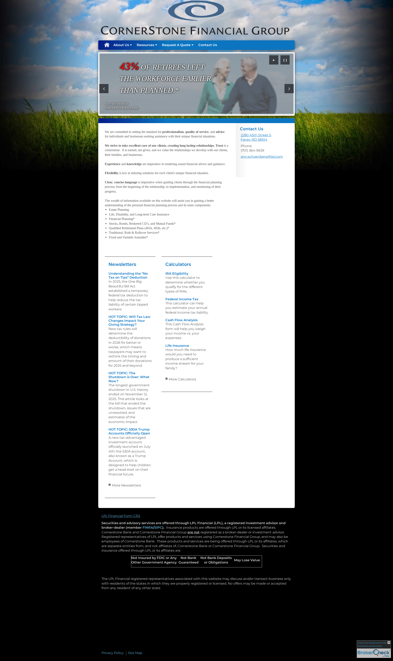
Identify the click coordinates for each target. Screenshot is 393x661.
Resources (145, 45)
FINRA (147, 527)
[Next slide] (289, 88)
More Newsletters (126, 485)
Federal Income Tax (181, 299)
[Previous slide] (103, 88)
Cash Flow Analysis (181, 320)
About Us (121, 45)
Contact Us (207, 45)
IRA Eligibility (176, 274)
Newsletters (122, 264)
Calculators (178, 264)
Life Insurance (177, 346)
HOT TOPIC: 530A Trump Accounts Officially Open (129, 431)
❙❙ (285, 60)
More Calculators (182, 379)
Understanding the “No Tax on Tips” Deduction (128, 275)
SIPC (158, 527)
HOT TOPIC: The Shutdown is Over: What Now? (128, 377)
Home (106, 45)
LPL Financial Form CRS (121, 516)
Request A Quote (176, 45)
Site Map (135, 653)
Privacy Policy (113, 653)
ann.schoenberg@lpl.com (262, 157)
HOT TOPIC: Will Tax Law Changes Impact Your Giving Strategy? (129, 321)
